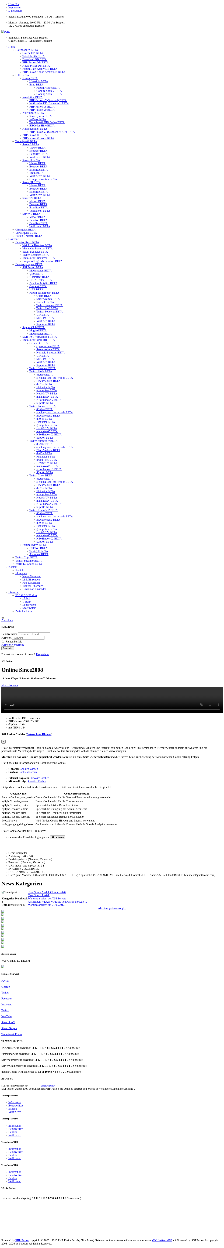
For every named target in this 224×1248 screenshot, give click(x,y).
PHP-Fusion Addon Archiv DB (43, 71)
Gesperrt (38, 286)
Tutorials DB (33, 56)
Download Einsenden (34, 588)
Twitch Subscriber (43, 440)
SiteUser (45, 317)
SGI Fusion (32, 267)
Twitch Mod (47, 308)
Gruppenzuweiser (43, 179)
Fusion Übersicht (28, 235)
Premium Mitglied (43, 283)
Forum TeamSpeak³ (44, 292)
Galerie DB (32, 52)
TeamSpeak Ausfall (39, 895)
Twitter (5, 992)
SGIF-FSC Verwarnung (39, 336)
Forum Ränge (48, 87)
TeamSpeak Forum (11, 1034)
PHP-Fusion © (34, 134)
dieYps (44, 384)
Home (11, 46)
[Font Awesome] (2, 915)
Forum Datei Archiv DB (39, 68)
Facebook (6, 998)
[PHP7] (2, 925)
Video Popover (9, 685)
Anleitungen (33, 112)
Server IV (31, 198)
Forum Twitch (34, 544)
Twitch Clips (26, 557)
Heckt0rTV (46, 393)
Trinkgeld (38, 551)
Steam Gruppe (9, 1028)
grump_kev (46, 390)
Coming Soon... (49, 90)
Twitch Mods (40, 371)
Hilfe (22, 75)
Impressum (14, 7)
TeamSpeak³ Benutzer (38, 257)
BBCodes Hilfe (42, 125)
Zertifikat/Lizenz (24, 611)
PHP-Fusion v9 (42, 109)
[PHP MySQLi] (2, 918)
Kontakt (12, 566)
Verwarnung (26, 232)
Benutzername (9, 633)
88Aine (44, 374)
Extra (36, 84)
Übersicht (38, 81)
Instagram (6, 1004)
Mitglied (38, 330)
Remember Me (14, 641)
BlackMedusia (48, 380)
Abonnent (38, 554)
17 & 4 (26, 598)
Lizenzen (13, 592)
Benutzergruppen (29, 264)
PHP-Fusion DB (35, 62)
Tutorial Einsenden (32, 585)
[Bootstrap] (2, 911)
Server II (31, 160)
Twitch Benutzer (35, 254)
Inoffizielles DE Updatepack (49, 103)
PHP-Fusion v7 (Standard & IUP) (52, 131)
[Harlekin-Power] (2, 946)
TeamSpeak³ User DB (38, 339)
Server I (30, 144)
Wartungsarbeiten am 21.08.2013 (46, 904)
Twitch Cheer (40, 475)
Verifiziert (45, 320)
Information (14, 1102)
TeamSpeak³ (26, 141)
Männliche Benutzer (37, 248)
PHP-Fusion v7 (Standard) (48, 100)
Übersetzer (39, 276)
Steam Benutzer (35, 251)
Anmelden (7, 620)
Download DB (34, 59)
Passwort (6, 637)
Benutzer (38, 150)
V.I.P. (36, 289)
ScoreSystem (40, 116)
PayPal (5, 980)
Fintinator (45, 387)
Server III (31, 182)
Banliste (12, 1108)
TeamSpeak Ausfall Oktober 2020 (47, 892)
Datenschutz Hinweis (39, 734)
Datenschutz (15, 10)
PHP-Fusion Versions (38, 138)
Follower (38, 547)
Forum (30, 78)
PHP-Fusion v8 (42, 106)
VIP (42, 314)
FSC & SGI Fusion (26, 595)
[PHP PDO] (2, 922)
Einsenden (21, 573)
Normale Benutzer (50, 352)
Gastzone (13, 239)
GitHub (5, 986)
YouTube (6, 1016)
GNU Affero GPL (162, 1240)
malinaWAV (47, 396)
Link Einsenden (31, 579)
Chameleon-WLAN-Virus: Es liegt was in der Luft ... (57, 901)
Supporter (45, 324)
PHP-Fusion (22, 1240)
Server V (31, 213)
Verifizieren (39, 157)
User (36, 273)
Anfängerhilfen (34, 128)
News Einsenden (31, 576)
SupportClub (33, 327)
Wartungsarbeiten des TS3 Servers (47, 898)
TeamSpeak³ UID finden (47, 122)
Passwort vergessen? (12, 644)
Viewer (37, 147)
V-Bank (37, 119)
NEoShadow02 (49, 399)
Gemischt (38, 343)
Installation (32, 97)
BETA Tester (40, 280)
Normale (45, 302)
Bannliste (38, 153)
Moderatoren (40, 270)
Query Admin (48, 346)
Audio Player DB (36, 65)
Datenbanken (26, 49)
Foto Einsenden (31, 582)
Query (43, 295)
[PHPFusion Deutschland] (2, 939)
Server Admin (48, 298)
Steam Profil (8, 1022)
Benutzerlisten (27, 242)
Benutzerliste (15, 1105)
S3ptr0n (44, 402)
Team (36, 172)
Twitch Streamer (49, 305)
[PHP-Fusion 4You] (2, 943)
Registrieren (42, 654)
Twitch (5, 1010)
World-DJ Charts (28, 563)
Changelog (25, 229)
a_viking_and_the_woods (54, 377)
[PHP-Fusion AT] (2, 936)
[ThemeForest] (2, 932)
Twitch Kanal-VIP (43, 510)
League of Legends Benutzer (42, 261)
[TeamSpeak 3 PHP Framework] (2, 929)
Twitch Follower (49, 311)
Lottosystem (29, 604)
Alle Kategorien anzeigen (112, 908)
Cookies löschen (29, 768)
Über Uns (13, 4)
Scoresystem (29, 607)
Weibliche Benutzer (37, 245)
